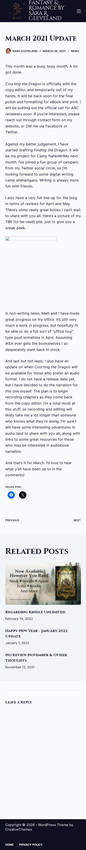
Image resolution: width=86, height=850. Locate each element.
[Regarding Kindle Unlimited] (43, 583)
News (75, 51)
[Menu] (79, 11)
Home (9, 844)
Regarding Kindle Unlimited (35, 612)
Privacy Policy (31, 844)
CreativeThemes (18, 829)
